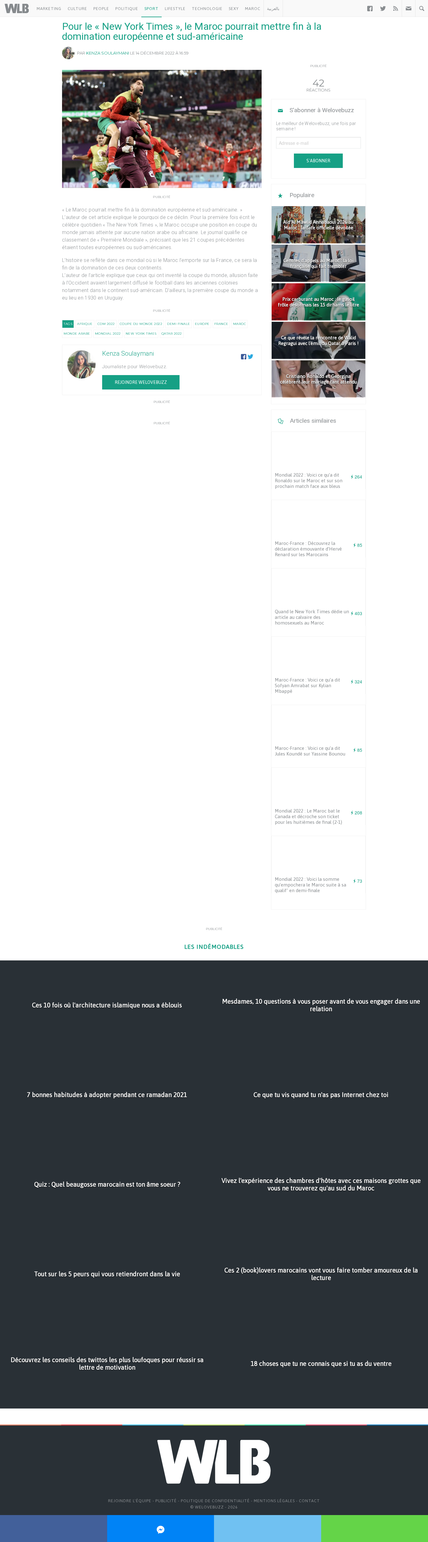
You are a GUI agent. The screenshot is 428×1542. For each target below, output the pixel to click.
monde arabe (77, 334)
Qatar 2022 (171, 334)
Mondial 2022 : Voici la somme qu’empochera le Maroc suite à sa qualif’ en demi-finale (310, 884)
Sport (151, 8)
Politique (126, 8)
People (101, 8)
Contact (309, 1500)
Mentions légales (274, 1500)
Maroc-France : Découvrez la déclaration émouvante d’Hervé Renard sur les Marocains (308, 549)
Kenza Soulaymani (107, 52)
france (221, 324)
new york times (141, 334)
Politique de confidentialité (215, 1500)
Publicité (166, 1500)
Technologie (207, 8)
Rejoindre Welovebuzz (141, 382)
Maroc (252, 8)
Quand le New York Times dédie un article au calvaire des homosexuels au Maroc (312, 617)
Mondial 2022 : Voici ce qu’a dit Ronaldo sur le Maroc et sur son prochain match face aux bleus (308, 480)
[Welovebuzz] (17, 8)
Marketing (49, 8)
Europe (202, 324)
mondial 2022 (108, 334)
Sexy (234, 8)
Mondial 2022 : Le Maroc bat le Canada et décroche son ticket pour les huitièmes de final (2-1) (308, 816)
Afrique (85, 324)
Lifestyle (175, 8)
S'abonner (318, 160)
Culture (77, 8)
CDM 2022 (106, 324)
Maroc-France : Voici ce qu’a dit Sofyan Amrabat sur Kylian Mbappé (307, 685)
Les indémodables (214, 947)
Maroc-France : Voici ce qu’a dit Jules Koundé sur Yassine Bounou (310, 750)
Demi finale (178, 324)
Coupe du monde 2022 (141, 324)
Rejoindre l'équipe (129, 1500)
